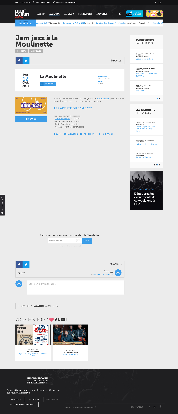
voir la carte (50, 84)
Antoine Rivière (62, 118)
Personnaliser (52, 399)
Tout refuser (34, 399)
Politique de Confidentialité (84, 407)
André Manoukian (70, 354)
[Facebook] (19, 60)
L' (41, 14)
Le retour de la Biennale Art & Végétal (105, 23)
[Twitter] (26, 60)
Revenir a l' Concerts (39, 306)
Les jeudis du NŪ (37, 23)
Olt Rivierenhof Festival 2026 (69, 23)
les (69, 14)
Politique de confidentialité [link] (23, 404)
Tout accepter (15, 399)
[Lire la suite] (33, 335)
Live (85, 14)
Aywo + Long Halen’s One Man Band (33, 354)
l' (54, 14)
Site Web (31, 119)
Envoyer (87, 241)
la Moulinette (103, 98)
